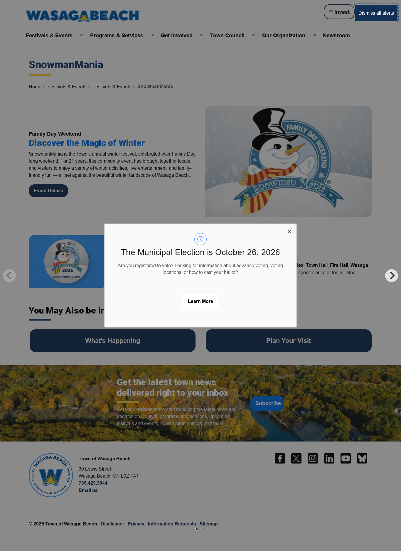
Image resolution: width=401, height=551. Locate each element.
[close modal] (289, 231)
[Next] (391, 275)
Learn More (200, 301)
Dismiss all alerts (376, 13)
